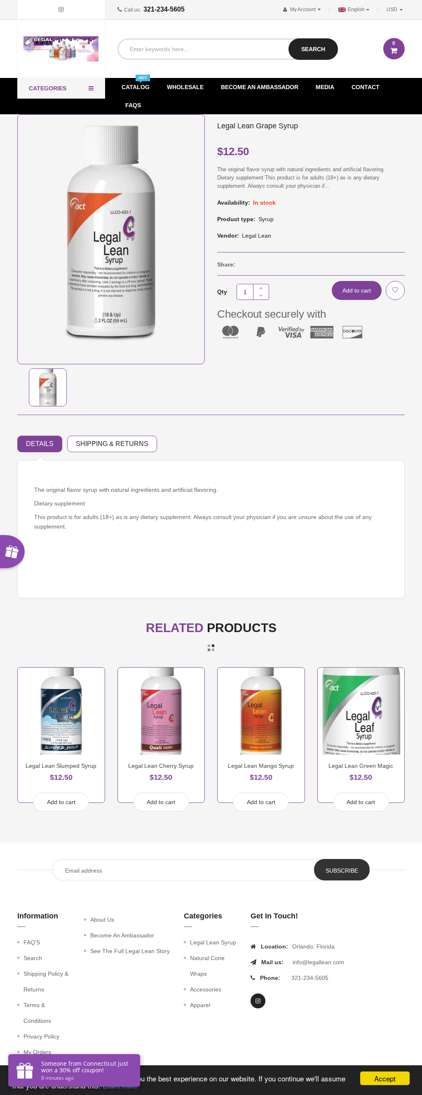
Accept (385, 1078)
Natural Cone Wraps (207, 966)
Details (40, 443)
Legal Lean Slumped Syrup (61, 765)
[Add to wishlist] (395, 290)
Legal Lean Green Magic (360, 765)
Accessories (205, 989)
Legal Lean (256, 235)
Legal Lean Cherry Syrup (161, 765)
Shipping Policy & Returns (45, 981)
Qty (222, 291)
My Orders (37, 1052)
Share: (226, 264)
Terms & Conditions (37, 1013)
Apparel (200, 1005)
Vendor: (228, 235)
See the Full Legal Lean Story (130, 951)
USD (396, 9)
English (357, 9)
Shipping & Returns (112, 443)
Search (32, 958)
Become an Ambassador (122, 935)
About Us (102, 919)
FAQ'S (31, 942)
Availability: (233, 202)
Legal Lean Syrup (213, 942)
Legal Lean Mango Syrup (261, 765)
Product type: (236, 219)
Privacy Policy (41, 1036)
